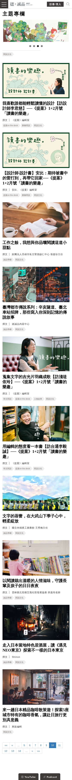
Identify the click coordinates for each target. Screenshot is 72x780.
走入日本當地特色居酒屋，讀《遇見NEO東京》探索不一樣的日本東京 (35, 647)
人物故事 (38, 399)
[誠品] (21, 4)
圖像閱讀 (26, 125)
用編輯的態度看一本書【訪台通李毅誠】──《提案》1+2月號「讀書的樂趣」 (35, 451)
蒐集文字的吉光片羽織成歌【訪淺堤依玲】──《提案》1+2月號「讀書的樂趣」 (35, 382)
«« (6, 745)
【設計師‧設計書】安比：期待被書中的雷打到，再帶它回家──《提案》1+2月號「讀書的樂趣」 (35, 178)
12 (6, 751)
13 (12, 751)
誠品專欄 (7, 259)
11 (59, 745)
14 (19, 751)
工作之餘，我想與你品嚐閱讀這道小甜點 (35, 245)
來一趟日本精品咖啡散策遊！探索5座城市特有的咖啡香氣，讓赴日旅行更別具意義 (36, 715)
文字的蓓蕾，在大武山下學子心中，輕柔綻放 (35, 518)
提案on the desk (10, 125)
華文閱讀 (7, 399)
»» (38, 751)
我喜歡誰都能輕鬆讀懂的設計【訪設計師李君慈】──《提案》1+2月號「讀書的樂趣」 (35, 108)
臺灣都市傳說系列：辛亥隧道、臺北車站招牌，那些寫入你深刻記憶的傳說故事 (35, 312)
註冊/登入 (55, 4)
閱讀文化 (7, 54)
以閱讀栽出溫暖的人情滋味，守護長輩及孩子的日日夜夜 (35, 583)
